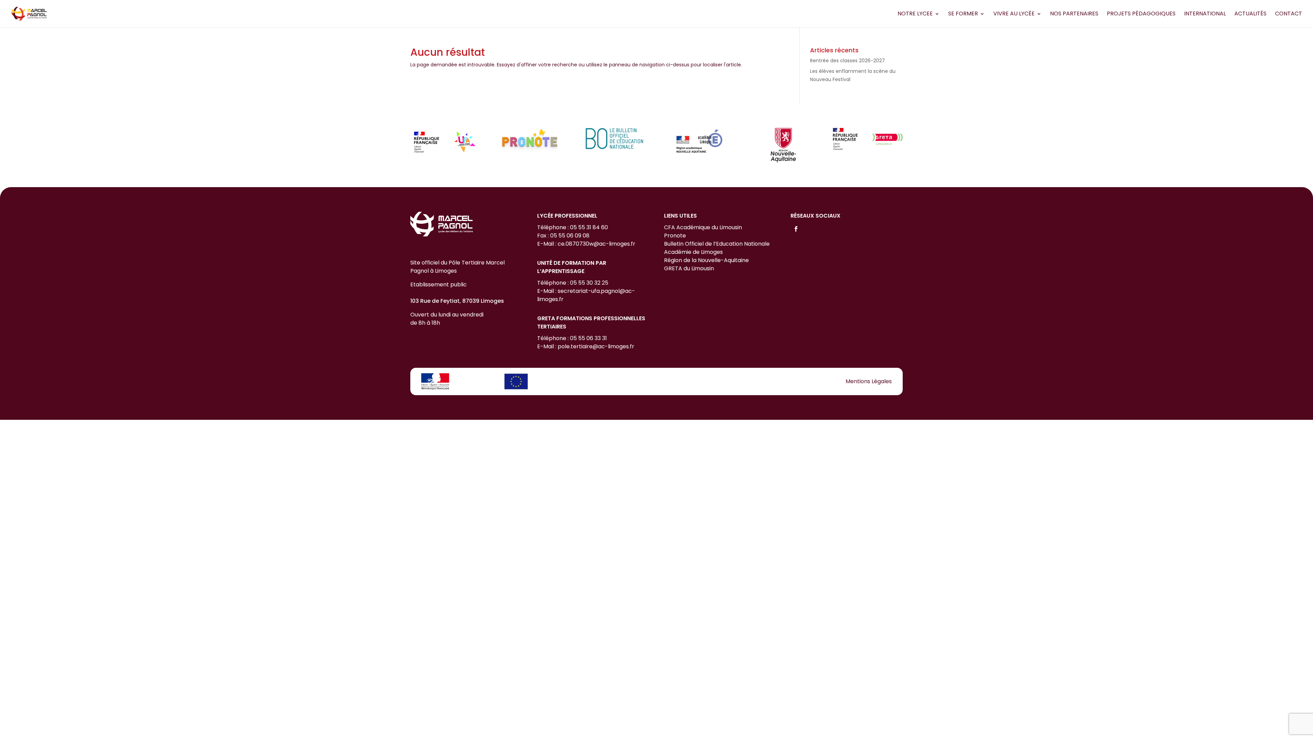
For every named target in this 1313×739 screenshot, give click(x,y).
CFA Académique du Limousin (703, 227)
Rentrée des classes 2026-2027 (847, 60)
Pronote (675, 235)
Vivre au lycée (1014, 14)
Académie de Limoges (693, 252)
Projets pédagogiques (1141, 14)
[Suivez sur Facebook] (796, 228)
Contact (1288, 14)
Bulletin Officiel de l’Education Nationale (717, 244)
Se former (963, 14)
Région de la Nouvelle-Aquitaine (706, 260)
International (1205, 14)
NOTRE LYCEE (915, 14)
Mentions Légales (869, 381)
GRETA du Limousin (689, 268)
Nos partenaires (1074, 14)
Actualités (1250, 14)
